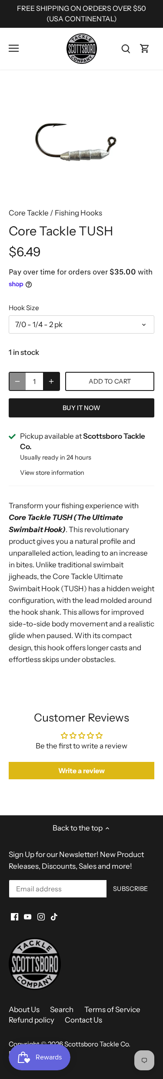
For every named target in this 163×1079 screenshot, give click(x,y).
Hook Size (24, 308)
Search (61, 1009)
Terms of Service (112, 1009)
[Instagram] (41, 916)
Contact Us (83, 1020)
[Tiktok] (54, 916)
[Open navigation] (14, 48)
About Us (24, 1009)
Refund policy (31, 1020)
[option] (81, 142)
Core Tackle (29, 213)
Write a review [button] (81, 770)
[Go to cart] (145, 48)
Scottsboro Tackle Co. (97, 1044)
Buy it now (81, 408)
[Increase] (51, 381)
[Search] (125, 48)
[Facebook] (14, 916)
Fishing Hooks (78, 213)
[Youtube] (27, 916)
